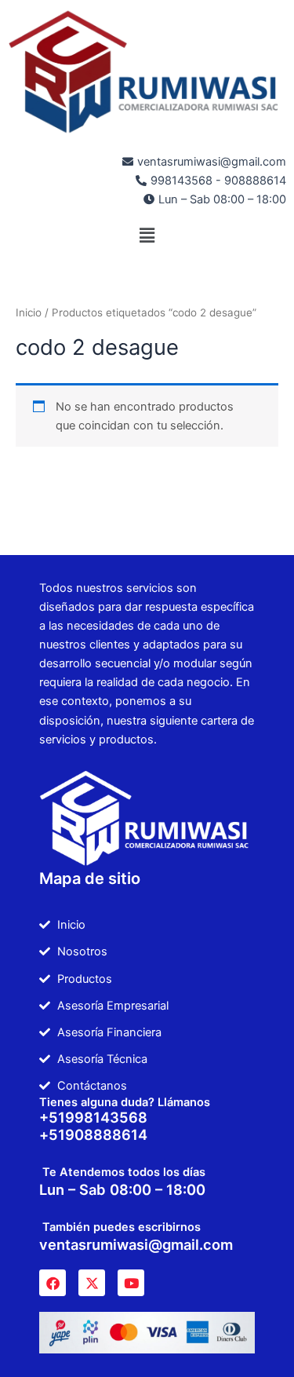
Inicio (29, 312)
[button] (146, 235)
